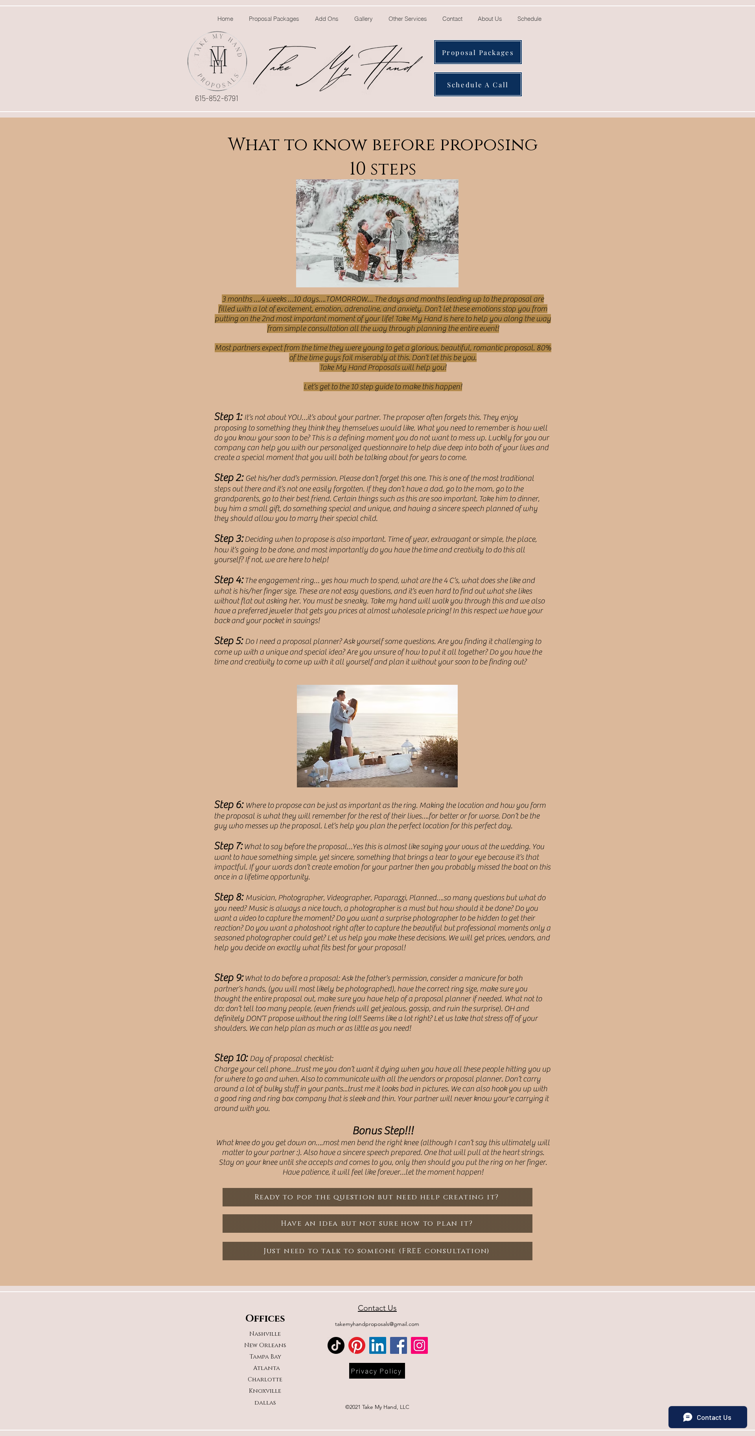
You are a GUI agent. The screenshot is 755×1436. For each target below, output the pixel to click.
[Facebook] (398, 1345)
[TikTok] (336, 1345)
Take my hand (393, 600)
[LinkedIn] (377, 1345)
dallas (265, 1403)
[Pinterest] (356, 1345)
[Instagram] (419, 1345)
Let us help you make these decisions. (387, 937)
